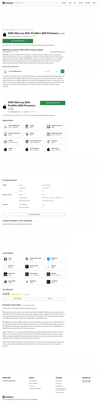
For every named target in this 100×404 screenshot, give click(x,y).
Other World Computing (29, 305)
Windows (64, 2)
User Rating (26, 36)
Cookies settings (59, 392)
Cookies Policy (59, 386)
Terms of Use (59, 383)
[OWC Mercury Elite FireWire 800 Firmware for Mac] (5, 34)
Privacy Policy (59, 381)
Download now (19, 41)
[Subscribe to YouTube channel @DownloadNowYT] (89, 381)
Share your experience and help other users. (43, 45)
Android (80, 2)
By (14, 36)
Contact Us (31, 386)
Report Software (35, 214)
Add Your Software (33, 383)
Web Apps (87, 2)
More (94, 3)
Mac (70, 2)
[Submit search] (16, 3)
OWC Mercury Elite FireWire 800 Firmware (36, 33)
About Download (33, 381)
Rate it (50, 298)
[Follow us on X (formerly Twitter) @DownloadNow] (86, 381)
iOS (75, 2)
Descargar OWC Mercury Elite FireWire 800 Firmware (16, 224)
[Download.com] (8, 3)
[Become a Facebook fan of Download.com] (83, 381)
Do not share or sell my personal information (61, 389)
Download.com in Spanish (35, 388)
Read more (63, 51)
